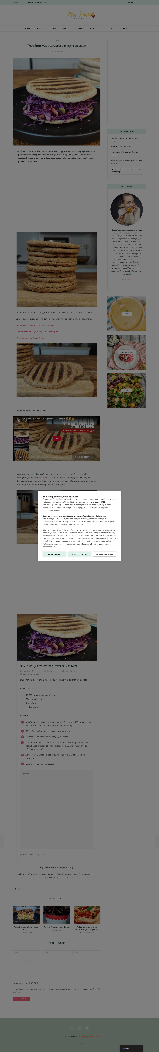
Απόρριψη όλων (79, 554)
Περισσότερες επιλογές (104, 554)
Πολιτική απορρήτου (51, 544)
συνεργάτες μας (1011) (96, 502)
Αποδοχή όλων (54, 554)
